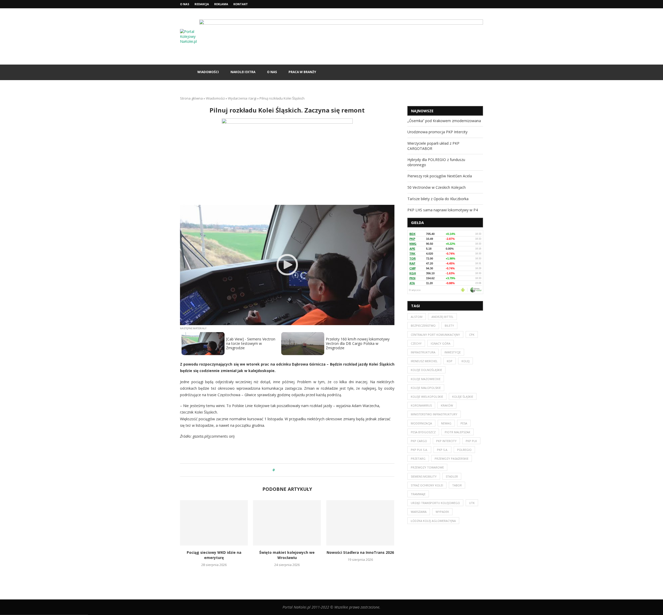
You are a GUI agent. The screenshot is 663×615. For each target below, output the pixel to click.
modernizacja (421, 423)
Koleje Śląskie (462, 397)
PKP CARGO (419, 441)
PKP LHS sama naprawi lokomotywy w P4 (442, 209)
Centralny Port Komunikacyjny (435, 335)
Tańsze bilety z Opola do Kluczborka (438, 198)
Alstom (416, 317)
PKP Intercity (446, 441)
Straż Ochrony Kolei (427, 485)
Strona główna (191, 98)
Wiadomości (208, 72)
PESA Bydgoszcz (423, 432)
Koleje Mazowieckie (426, 379)
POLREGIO (464, 450)
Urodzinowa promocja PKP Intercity (437, 131)
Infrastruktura (423, 352)
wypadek (442, 512)
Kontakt (240, 4)
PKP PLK (471, 441)
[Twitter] (475, 4)
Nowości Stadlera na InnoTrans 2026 (360, 552)
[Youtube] (481, 4)
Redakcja (201, 4)
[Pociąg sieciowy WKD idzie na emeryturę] (214, 523)
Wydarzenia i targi (242, 98)
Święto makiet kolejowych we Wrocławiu (287, 555)
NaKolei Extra (242, 72)
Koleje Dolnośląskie (426, 370)
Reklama (221, 4)
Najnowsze (422, 110)
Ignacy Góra (440, 343)
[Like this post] (277, 469)
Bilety (449, 325)
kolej (466, 361)
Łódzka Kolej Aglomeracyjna (433, 521)
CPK (471, 335)
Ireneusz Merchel (424, 361)
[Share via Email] (298, 469)
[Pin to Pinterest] (293, 469)
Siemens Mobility (424, 476)
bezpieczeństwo (423, 325)
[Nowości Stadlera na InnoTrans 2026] (360, 523)
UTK (472, 503)
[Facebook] (470, 4)
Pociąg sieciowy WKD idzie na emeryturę (214, 555)
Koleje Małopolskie (426, 388)
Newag (446, 423)
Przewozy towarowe (427, 467)
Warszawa (419, 512)
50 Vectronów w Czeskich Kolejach (436, 187)
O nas (184, 4)
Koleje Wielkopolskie (427, 397)
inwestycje (452, 352)
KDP (449, 361)
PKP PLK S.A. (419, 450)
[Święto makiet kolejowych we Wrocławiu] (287, 523)
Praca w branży (302, 72)
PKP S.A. (442, 450)
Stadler (452, 476)
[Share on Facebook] (283, 469)
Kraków (447, 405)
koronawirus (421, 405)
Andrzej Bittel (442, 317)
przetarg (418, 458)
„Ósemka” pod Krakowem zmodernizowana (444, 120)
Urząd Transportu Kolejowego (435, 503)
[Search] (480, 72)
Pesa (463, 423)
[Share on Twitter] (288, 469)
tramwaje (418, 494)
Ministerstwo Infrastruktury (434, 414)
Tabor (457, 485)
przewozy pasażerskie (452, 458)
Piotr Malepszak (457, 432)
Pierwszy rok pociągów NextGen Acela (439, 175)
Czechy (416, 343)
